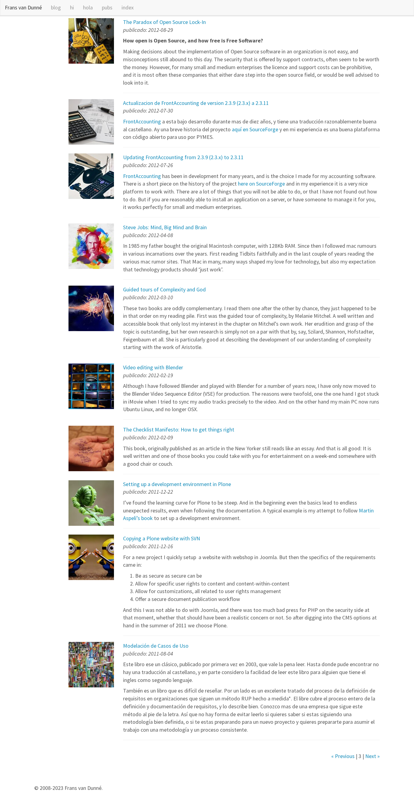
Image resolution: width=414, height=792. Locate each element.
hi (72, 7)
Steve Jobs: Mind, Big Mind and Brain (165, 227)
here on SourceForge (261, 183)
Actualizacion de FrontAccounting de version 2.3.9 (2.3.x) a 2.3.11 (196, 102)
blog (56, 7)
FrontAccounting (142, 121)
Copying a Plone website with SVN (161, 538)
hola (88, 7)
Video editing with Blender (153, 367)
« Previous (343, 756)
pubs (107, 7)
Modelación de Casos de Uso (156, 645)
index (128, 7)
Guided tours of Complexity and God (164, 289)
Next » (372, 756)
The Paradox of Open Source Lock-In (164, 21)
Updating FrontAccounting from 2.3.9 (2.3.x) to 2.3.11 (183, 157)
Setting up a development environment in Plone (177, 484)
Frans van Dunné (23, 7)
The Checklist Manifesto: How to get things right (178, 429)
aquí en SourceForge (255, 129)
